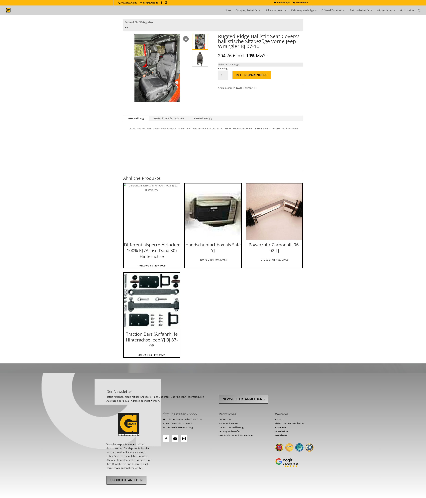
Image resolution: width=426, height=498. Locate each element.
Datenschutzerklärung (231, 427)
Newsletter (281, 435)
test (126, 27)
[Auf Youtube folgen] (175, 438)
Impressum (225, 419)
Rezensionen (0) (203, 118)
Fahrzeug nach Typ (302, 10)
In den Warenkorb (251, 75)
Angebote (280, 427)
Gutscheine (407, 10)
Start (228, 10)
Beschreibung (136, 118)
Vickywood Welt (274, 10)
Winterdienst (384, 10)
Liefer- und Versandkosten (290, 423)
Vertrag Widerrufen (229, 431)
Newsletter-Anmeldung (244, 399)
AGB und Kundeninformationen (236, 435)
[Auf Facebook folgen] (166, 438)
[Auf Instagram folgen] (184, 438)
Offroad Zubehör (331, 10)
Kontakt (279, 419)
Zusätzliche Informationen (169, 118)
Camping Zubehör (246, 10)
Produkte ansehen (126, 480)
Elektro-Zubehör (359, 10)
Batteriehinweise (228, 423)
